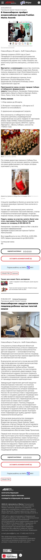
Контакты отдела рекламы (13, 495)
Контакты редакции (10, 493)
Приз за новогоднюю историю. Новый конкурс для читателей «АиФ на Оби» (23, 288)
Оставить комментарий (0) (21, 258)
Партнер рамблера (18, 550)
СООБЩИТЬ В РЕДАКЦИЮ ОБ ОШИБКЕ (16, 498)
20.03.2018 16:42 (6, 8)
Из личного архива (7, 47)
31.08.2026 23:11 (6, 299)
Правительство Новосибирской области (15, 339)
